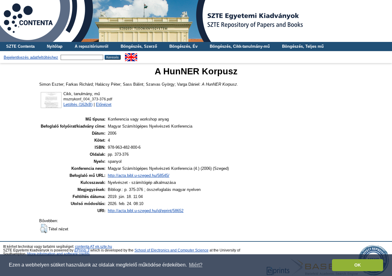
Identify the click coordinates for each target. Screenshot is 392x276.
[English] (131, 55)
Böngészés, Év (183, 46)
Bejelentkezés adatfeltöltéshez (31, 57)
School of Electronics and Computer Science (171, 250)
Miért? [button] (195, 264)
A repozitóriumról (91, 46)
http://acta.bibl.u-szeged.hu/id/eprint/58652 (145, 210)
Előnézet (103, 104)
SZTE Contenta (20, 46)
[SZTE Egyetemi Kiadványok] (196, 21)
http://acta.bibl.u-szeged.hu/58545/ (138, 175)
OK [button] (357, 265)
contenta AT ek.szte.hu (93, 246)
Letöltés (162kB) (77, 104)
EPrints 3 (81, 250)
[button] (43, 228)
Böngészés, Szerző (139, 46)
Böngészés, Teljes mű (303, 46)
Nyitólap (54, 46)
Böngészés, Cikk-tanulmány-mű (240, 46)
